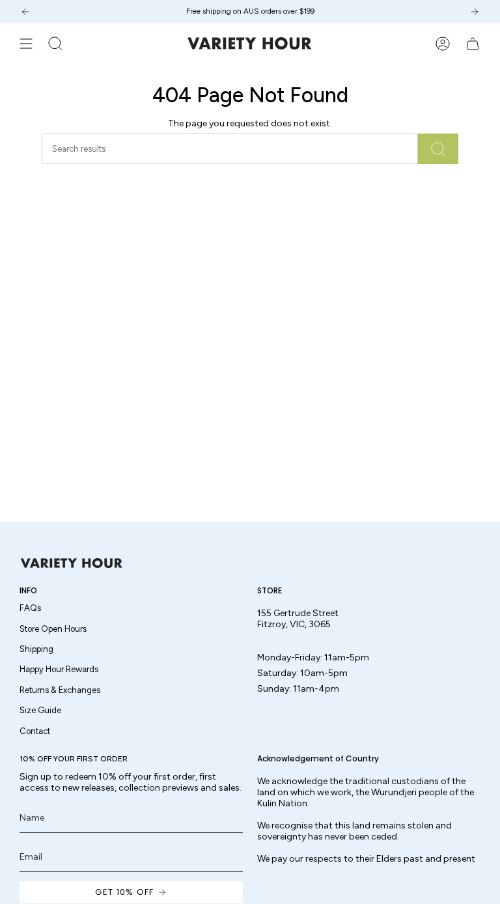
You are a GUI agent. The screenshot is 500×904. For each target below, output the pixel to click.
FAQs (30, 608)
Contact (35, 731)
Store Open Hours (53, 629)
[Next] (474, 12)
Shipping (36, 649)
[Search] (438, 149)
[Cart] (473, 44)
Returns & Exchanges (60, 690)
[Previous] (25, 12)
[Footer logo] (72, 563)
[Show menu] (26, 44)
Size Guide (40, 710)
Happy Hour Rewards (59, 669)
